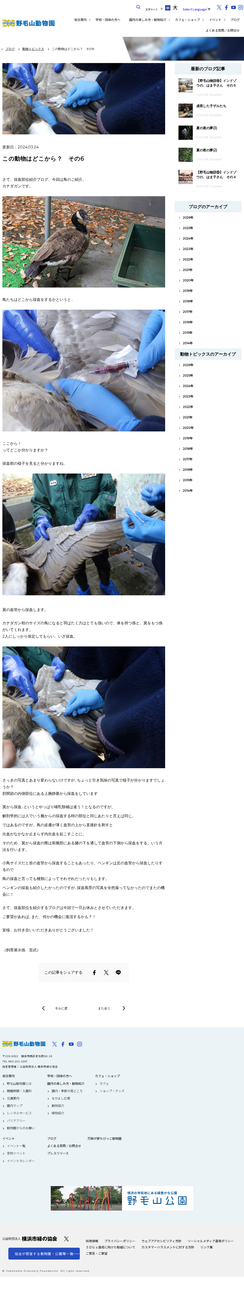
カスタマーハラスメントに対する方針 (168, 1247)
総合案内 (80, 19)
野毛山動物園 (23, 1044)
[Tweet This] (106, 972)
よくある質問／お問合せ (223, 30)
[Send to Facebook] (94, 972)
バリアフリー (16, 1121)
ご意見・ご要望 (96, 1253)
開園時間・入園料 (19, 1091)
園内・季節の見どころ (67, 1091)
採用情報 (92, 1241)
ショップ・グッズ (112, 1091)
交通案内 (13, 1098)
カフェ (104, 1083)
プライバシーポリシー (119, 1241)
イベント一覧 (16, 1146)
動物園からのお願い (21, 1128)
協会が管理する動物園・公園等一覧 (44, 1253)
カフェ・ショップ (187, 19)
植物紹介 (58, 1113)
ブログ (235, 19)
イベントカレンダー (21, 1161)
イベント (215, 19)
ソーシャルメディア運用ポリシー (211, 1241)
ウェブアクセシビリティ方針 (161, 1241)
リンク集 (206, 1247)
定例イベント (16, 1153)
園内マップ (14, 1106)
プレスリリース (58, 1153)
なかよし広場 (61, 1098)
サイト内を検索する (138, 7)
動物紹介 (58, 1106)
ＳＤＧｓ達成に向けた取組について (110, 1247)
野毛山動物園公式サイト (28, 23)
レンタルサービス (19, 1113)
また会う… (105, 1008)
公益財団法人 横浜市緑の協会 (29, 1238)
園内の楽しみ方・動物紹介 (147, 19)
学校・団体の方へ (108, 19)
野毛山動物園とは (19, 1083)
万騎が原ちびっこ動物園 (104, 1138)
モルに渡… (62, 1008)
